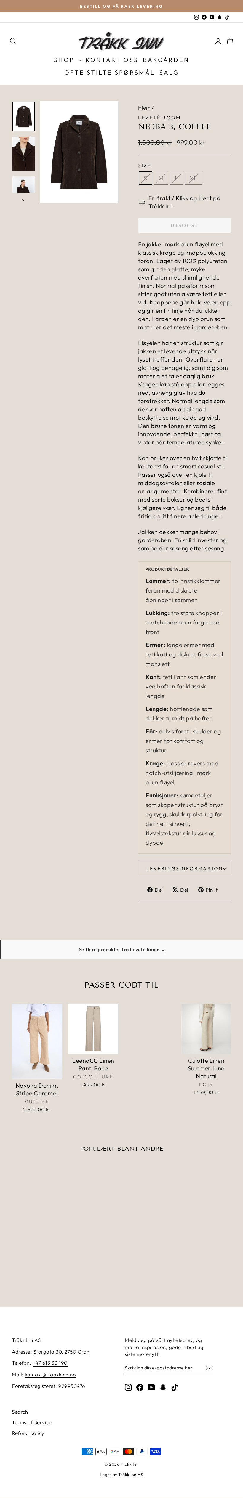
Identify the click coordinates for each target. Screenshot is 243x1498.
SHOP (65, 59)
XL (193, 178)
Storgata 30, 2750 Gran (61, 1351)
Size (144, 165)
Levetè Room (159, 118)
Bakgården (166, 59)
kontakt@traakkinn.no (50, 1374)
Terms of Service (32, 1422)
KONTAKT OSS (112, 59)
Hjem (144, 108)
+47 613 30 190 (50, 1363)
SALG (169, 72)
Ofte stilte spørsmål (109, 72)
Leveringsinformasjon (184, 868)
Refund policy (28, 1433)
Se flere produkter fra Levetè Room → (122, 949)
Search (20, 1412)
